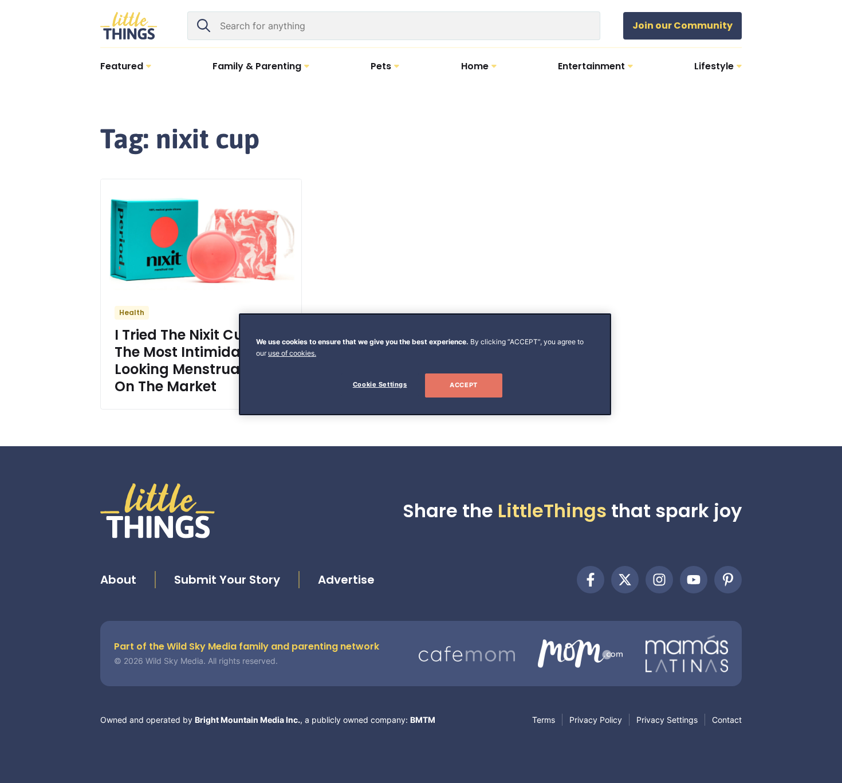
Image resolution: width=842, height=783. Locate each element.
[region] (425, 364)
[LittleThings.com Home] (129, 26)
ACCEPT (463, 385)
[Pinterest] (728, 579)
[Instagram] (659, 579)
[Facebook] (590, 579)
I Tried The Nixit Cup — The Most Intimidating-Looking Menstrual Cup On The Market (196, 360)
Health (131, 312)
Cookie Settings (380, 384)
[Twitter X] (625, 579)
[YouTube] (693, 579)
